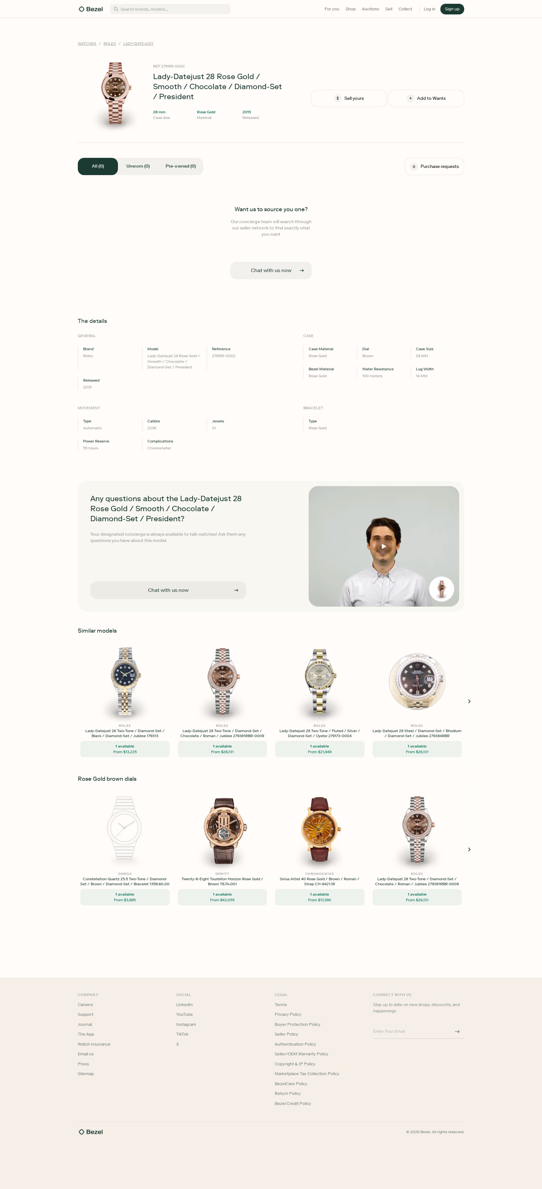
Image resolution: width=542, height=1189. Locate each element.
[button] (238, 563)
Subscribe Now (237, 622)
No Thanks (238, 638)
